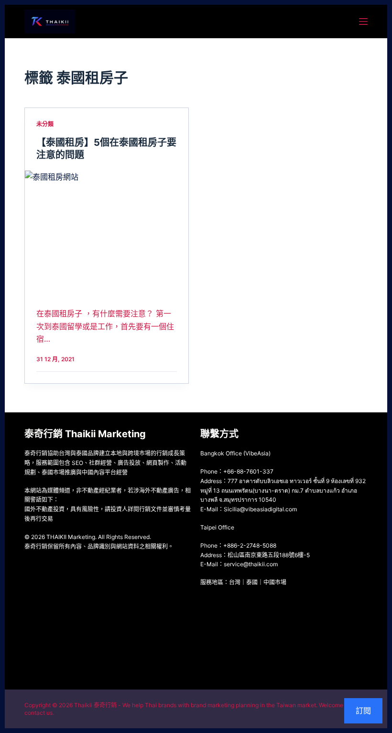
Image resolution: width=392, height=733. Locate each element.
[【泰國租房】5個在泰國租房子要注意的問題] (106, 232)
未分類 (45, 124)
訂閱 (363, 710)
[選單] (363, 21)
